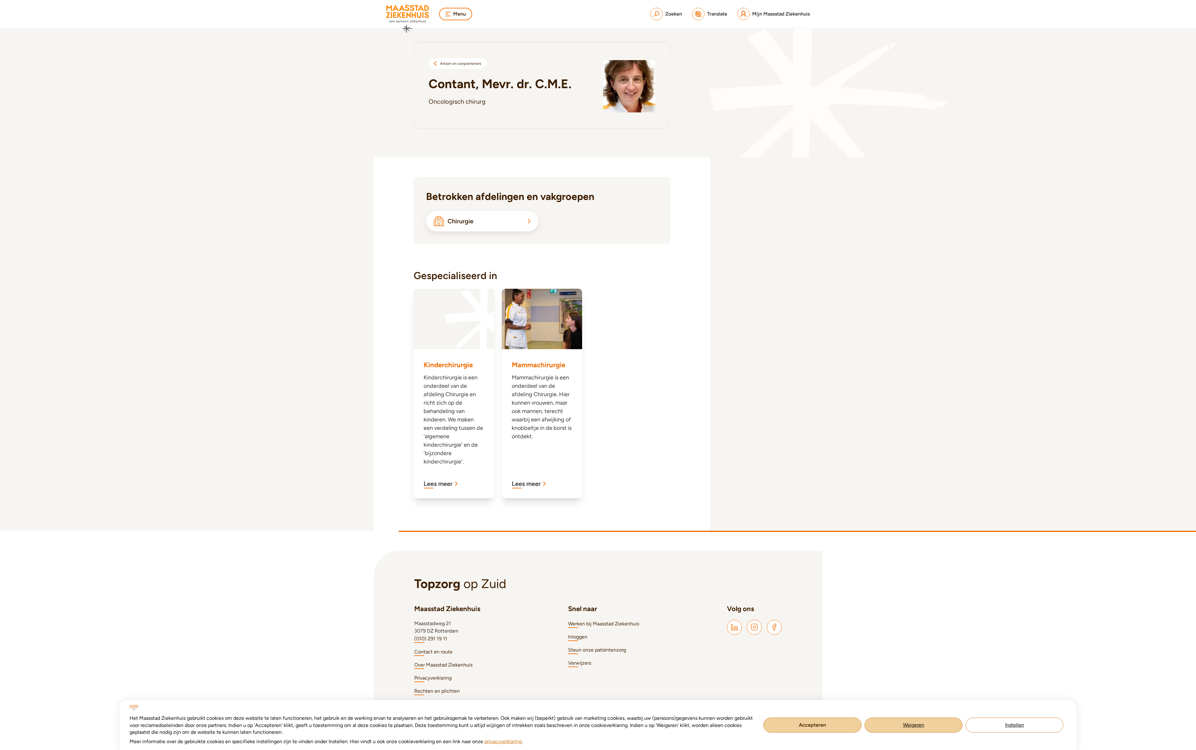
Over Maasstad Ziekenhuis (443, 665)
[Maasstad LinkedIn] (734, 627)
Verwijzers (579, 663)
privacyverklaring (503, 741)
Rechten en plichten (437, 691)
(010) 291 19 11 (430, 639)
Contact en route (433, 652)
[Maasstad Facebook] (774, 627)
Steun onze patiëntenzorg (597, 650)
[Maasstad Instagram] (754, 627)
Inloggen (577, 637)
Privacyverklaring (433, 678)
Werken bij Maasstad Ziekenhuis (603, 624)
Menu (459, 14)
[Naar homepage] (407, 19)
